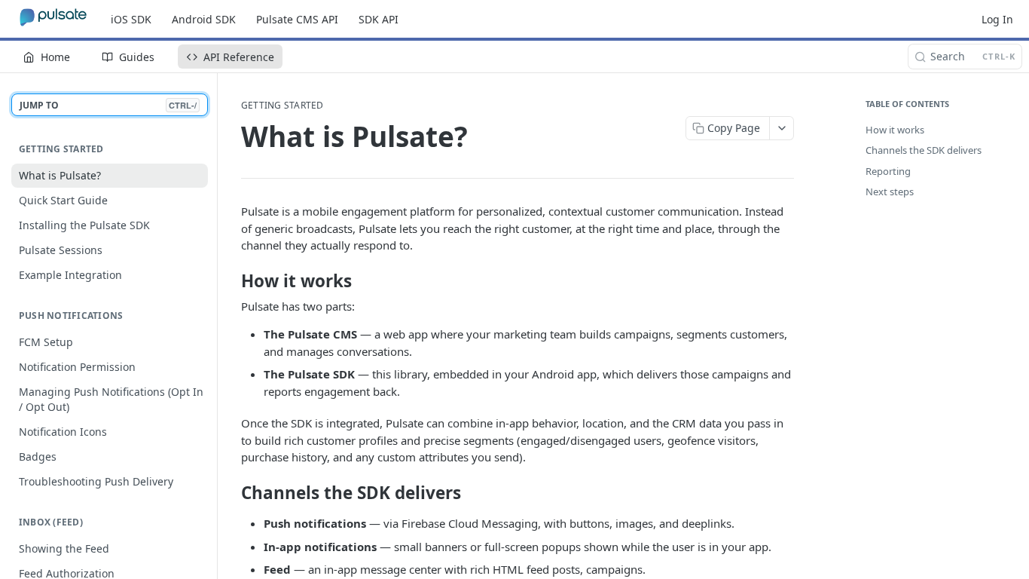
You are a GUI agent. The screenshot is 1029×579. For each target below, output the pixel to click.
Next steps (890, 191)
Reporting (888, 171)
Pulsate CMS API (297, 19)
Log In (997, 19)
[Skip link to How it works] (230, 281)
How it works (895, 129)
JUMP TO (108, 105)
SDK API (378, 19)
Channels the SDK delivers (924, 150)
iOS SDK (131, 19)
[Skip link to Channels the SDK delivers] (230, 493)
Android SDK (204, 19)
